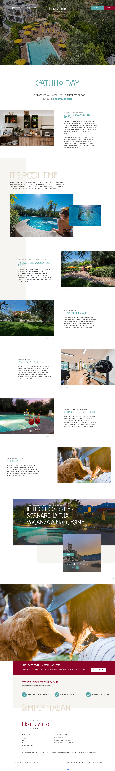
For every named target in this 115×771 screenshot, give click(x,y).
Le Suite (24, 738)
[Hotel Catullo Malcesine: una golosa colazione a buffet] (27, 128)
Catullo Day (25, 743)
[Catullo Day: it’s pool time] (41, 215)
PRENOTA (109, 8)
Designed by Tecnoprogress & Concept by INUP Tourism (85, 762)
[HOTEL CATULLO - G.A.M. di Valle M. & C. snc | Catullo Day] (57, 622)
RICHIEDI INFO (97, 8)
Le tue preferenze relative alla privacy (60, 769)
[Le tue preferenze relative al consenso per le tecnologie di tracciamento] (113, 578)
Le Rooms (25, 740)
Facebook (55, 745)
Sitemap (35, 762)
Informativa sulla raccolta (50, 769)
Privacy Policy (19, 762)
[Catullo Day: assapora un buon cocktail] (27, 416)
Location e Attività (27, 745)
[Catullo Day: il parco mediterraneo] (27, 318)
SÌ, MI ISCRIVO (97, 669)
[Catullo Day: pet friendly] (84, 465)
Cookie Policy (28, 762)
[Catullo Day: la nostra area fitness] (88, 367)
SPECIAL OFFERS (18, 8)
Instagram (64, 745)
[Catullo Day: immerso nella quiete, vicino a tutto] (88, 269)
